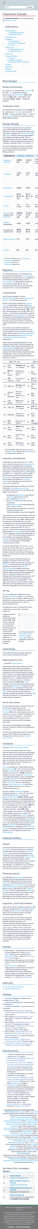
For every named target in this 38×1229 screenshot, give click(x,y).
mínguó (26, 682)
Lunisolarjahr (6, 883)
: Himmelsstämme (14, 1002)
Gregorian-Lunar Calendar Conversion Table (17, 1040)
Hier (22, 1212)
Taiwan (21, 637)
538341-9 (9, 1093)
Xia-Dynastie (17, 112)
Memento (13, 954)
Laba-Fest (6, 250)
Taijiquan (12, 1146)
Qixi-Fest (6, 206)
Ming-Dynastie (15, 778)
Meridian (21, 495)
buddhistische (8, 260)
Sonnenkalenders (25, 258)
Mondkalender (19, 95)
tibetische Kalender (17, 877)
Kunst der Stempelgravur (11, 1128)
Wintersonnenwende (9, 239)
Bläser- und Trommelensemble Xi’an (21, 1117)
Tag (10, 499)
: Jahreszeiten (12, 1006)
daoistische (8, 262)
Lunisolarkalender (28, 276)
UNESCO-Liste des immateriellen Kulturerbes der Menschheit (18, 336)
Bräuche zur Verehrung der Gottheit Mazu (21, 1119)
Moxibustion (19, 1139)
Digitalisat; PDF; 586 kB (22, 1106)
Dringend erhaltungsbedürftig (18, 1159)
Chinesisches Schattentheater (16, 1142)
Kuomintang (24, 815)
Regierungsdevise (17, 663)
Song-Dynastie (9, 769)
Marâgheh (31, 909)
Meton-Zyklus (16, 531)
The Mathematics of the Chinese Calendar (19, 1023)
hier (15, 1212)
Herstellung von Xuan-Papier (11, 1135)
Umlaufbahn (6, 539)
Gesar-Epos (14, 1126)
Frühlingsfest (7, 162)
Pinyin (10, 93)
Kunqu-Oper (22, 1112)
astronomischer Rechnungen (18, 885)
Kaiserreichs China (10, 20)
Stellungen (6, 564)
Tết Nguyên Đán (30, 857)
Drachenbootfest (8, 196)
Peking (11, 497)
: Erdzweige (12, 998)
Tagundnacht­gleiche (8, 348)
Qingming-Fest (7, 188)
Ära (14, 678)
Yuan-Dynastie (27, 775)
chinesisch (29, 90)
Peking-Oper (26, 1141)
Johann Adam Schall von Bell (17, 784)
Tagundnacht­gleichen (20, 315)
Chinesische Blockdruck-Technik (13, 1121)
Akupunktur (10, 1139)
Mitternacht (22, 499)
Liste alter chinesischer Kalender (19, 747)
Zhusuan (32, 1142)
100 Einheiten (13, 596)
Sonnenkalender (7, 281)
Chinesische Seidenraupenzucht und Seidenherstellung (21, 1122)
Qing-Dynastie (11, 782)
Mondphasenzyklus (29, 464)
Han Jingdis (13, 451)
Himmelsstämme (8, 710)
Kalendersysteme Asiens (21, 1012)
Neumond (12, 501)
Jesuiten (12, 488)
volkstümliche (8, 264)
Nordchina (22, 333)
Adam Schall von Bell (22, 488)
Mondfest (6, 222)
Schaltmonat (6, 477)
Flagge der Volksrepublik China (19, 1178)
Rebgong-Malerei (28, 1131)
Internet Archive (9, 956)
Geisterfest (6, 217)
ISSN (8, 1104)
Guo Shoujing (12, 771)
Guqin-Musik (34, 1112)
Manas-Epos (7, 1130)
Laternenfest (7, 174)
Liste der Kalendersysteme (12, 989)
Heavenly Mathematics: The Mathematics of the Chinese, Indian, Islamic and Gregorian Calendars (19, 1033)
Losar (30, 890)
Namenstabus (29, 451)
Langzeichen (20, 156)
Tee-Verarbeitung (14, 1148)
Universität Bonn (9, 1043)
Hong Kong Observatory (12, 1039)
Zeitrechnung (12, 825)
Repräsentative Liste (11, 1112)
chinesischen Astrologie (27, 133)
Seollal (31, 855)
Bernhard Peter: (20, 1059)
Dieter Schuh (12, 1085)
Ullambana (6, 213)
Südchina (31, 333)
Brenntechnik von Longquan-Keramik (21, 1133)
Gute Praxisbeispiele (23, 1153)
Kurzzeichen (30, 156)
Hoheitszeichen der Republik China (25, 635)
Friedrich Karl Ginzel (11, 966)
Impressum (11, 1227)
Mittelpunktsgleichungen (10, 887)
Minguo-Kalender (7, 832)
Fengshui (8, 135)
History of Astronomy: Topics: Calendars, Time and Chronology (19, 1044)
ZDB (29, 1091)
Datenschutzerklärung (23, 1227)
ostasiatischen (7, 849)
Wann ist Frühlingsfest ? (21, 1016)
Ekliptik (30, 305)
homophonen (8, 116)
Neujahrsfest (7, 160)
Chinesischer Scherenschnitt (14, 1124)
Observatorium (16, 911)
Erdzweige (6, 712)
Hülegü (22, 909)
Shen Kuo (5, 767)
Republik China (17, 686)
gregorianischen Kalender (10, 797)
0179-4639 (13, 1104)
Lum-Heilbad (33, 1144)
